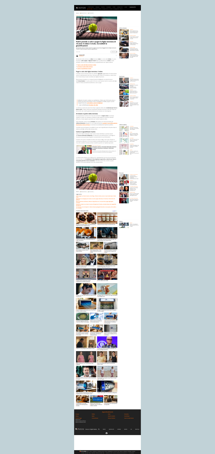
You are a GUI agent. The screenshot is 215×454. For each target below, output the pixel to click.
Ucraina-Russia (95, 418)
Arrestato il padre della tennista (85, 66)
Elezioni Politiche (111, 418)
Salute (93, 416)
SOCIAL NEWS (81, 15)
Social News (126, 416)
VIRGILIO (90, 451)
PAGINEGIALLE (95, 451)
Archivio (125, 429)
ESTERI (131, 132)
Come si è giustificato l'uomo (84, 68)
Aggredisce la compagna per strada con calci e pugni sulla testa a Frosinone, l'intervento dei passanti (95, 199)
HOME (77, 15)
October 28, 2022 (93, 105)
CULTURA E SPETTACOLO (134, 186)
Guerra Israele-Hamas (129, 418)
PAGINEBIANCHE (110, 451)
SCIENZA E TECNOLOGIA (134, 174)
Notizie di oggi (78, 418)
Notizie (81, 429)
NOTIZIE (82, 7)
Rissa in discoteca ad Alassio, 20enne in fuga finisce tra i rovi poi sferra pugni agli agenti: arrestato (94, 202)
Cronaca (77, 414)
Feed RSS (104, 429)
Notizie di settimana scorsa (80, 422)
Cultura (77, 416)
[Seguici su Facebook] (107, 433)
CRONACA (131, 29)
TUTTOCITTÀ (115, 451)
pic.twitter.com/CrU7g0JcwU (95, 103)
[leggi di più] (116, 55)
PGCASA (106, 451)
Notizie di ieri (78, 419)
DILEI (118, 451)
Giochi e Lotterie (111, 416)
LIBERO (88, 451)
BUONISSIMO (130, 451)
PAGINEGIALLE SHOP (101, 451)
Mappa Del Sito (111, 429)
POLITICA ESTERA (132, 53)
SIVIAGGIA (121, 451)
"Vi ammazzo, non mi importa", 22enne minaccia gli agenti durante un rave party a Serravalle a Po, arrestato (96, 207)
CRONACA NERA (132, 47)
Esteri (109, 414)
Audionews (132, 7)
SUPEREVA (133, 451)
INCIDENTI (131, 41)
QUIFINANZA (125, 451)
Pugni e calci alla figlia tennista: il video (86, 65)
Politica (93, 414)
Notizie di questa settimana (80, 420)
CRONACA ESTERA (133, 35)
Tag (131, 429)
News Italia (137, 429)
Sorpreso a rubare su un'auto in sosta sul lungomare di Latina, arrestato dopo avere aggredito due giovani (96, 205)
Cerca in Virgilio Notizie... (91, 429)
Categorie (119, 429)
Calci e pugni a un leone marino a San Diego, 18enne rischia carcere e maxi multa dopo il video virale (96, 196)
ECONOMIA (132, 126)
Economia (126, 414)
